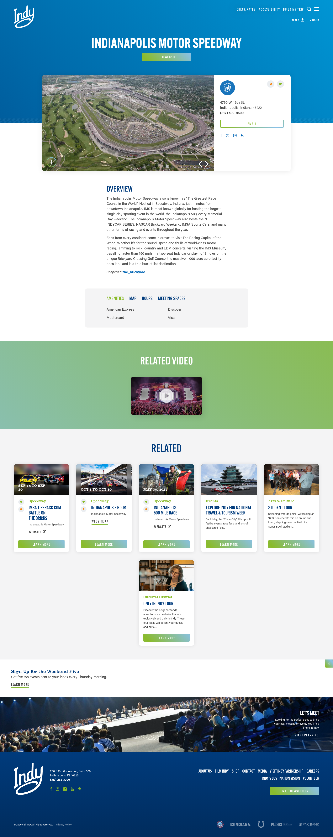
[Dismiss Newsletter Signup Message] (329, 663)
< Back (314, 20)
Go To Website (166, 57)
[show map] (270, 84)
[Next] (207, 164)
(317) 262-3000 (60, 779)
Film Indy (222, 771)
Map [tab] (132, 298)
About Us (205, 771)
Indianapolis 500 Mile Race (165, 510)
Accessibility (269, 9)
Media (262, 771)
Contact (248, 771)
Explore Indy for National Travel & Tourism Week (229, 510)
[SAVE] (280, 84)
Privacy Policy (64, 824)
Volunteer (311, 778)
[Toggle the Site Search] (309, 9)
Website (35, 532)
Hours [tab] (147, 298)
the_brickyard (134, 272)
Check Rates (246, 9)
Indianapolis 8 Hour (108, 507)
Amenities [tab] (115, 298)
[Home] (24, 16)
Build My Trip (293, 9)
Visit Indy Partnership (286, 771)
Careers (312, 771)
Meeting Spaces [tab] (172, 298)
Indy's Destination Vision (281, 778)
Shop (235, 771)
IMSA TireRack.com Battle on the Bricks (45, 513)
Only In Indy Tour (158, 603)
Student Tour (280, 507)
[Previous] (200, 164)
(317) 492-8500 (232, 112)
